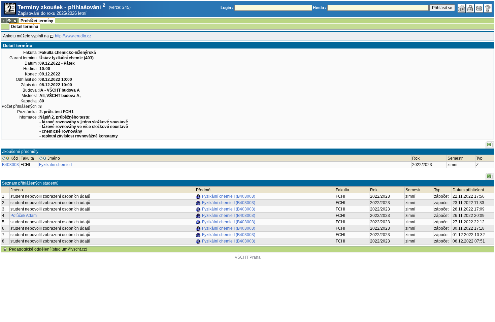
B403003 (10, 164)
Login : (227, 7)
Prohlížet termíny (37, 21)
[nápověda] (488, 8)
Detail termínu (24, 26)
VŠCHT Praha (248, 257)
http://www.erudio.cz (73, 36)
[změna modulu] (15, 20)
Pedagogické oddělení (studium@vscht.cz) (48, 249)
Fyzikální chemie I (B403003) (228, 196)
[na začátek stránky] (5, 249)
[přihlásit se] (470, 8)
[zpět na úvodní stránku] (461, 8)
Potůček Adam (23, 215)
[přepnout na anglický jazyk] (479, 8)
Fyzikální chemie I (55, 164)
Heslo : (319, 7)
